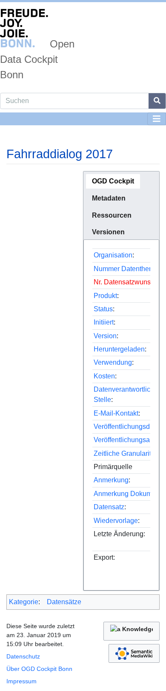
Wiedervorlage (116, 520)
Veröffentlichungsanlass (130, 439)
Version (105, 336)
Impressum (21, 681)
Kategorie (23, 601)
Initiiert (104, 322)
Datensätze (64, 601)
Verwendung (113, 362)
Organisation (113, 255)
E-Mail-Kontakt (116, 413)
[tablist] (121, 205)
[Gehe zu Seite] (157, 101)
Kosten (104, 376)
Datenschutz (23, 656)
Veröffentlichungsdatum (129, 426)
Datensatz (109, 507)
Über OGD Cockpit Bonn (39, 668)
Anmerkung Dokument (127, 493)
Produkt (105, 295)
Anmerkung (111, 480)
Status (103, 309)
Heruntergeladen (119, 349)
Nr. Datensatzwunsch (126, 282)
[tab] (113, 181)
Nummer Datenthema (126, 268)
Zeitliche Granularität (125, 453)
